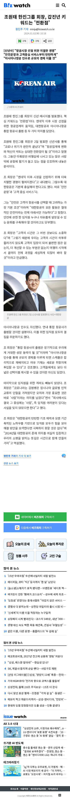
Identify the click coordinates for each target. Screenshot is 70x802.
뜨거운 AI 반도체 (13, 743)
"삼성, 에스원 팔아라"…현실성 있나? (28, 662)
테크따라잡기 (11, 762)
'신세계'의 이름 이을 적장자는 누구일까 (29, 613)
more (63, 717)
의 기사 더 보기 (17, 455)
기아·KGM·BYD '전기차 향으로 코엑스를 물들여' (34, 681)
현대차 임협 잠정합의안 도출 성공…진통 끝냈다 (34, 705)
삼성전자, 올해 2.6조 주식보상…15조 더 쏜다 (32, 687)
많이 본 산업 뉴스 (13, 643)
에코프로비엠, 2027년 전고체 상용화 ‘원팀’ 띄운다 (35, 656)
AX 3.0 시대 (11, 724)
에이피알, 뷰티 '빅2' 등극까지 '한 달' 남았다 (31, 582)
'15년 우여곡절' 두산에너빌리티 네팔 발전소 (32, 576)
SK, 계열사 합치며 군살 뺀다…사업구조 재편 (32, 668)
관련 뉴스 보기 (11, 463)
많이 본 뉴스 (11, 568)
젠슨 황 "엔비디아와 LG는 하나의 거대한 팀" (46, 755)
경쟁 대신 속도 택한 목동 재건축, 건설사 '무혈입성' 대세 (38, 625)
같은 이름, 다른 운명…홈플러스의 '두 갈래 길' (33, 631)
